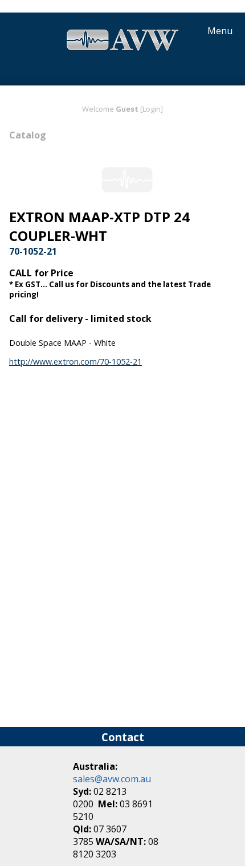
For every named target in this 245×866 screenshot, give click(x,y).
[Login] (151, 109)
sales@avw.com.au (112, 779)
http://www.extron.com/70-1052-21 (75, 361)
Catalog (27, 135)
